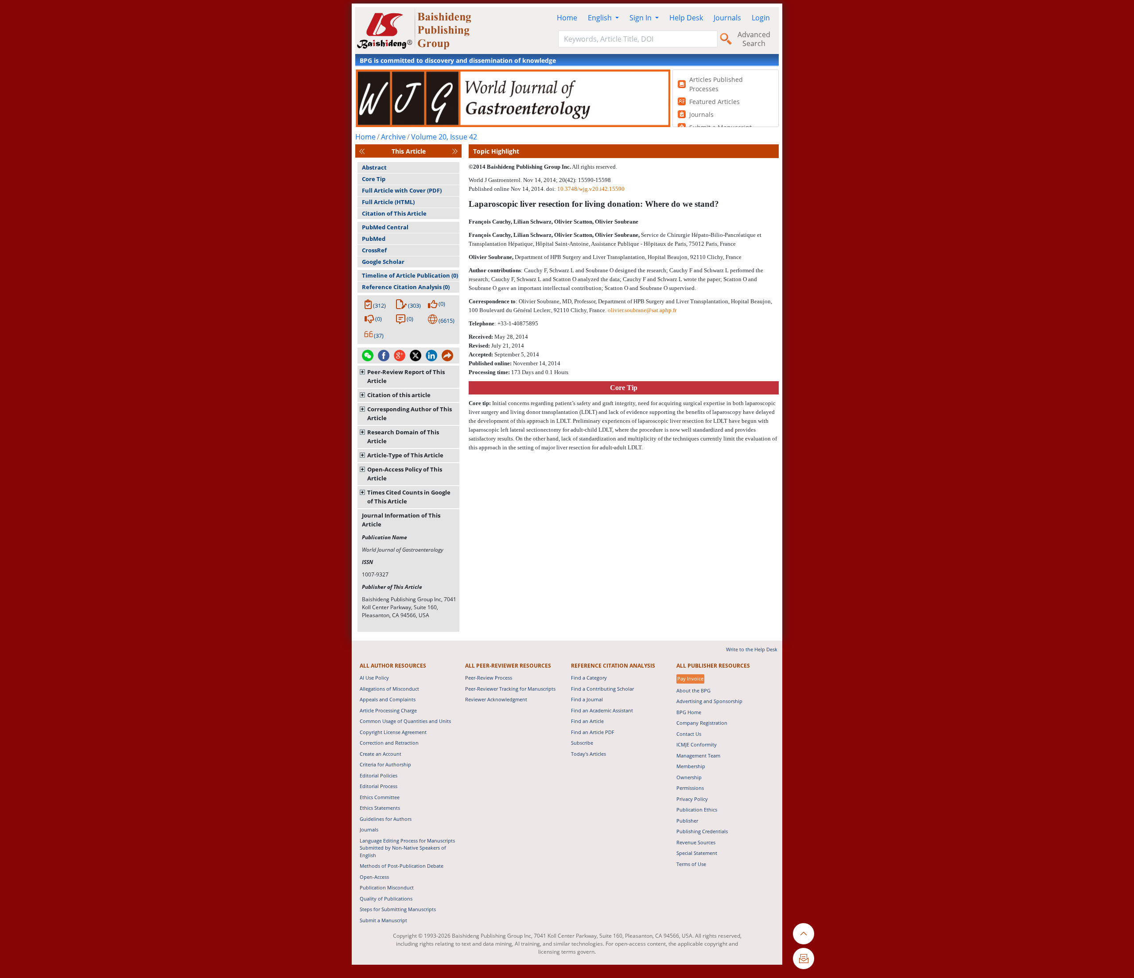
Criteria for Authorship (385, 764)
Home (567, 18)
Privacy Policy (692, 799)
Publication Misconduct (387, 887)
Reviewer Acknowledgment (496, 699)
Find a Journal (587, 699)
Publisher (687, 820)
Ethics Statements (380, 807)
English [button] (601, 18)
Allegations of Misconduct (389, 688)
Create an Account (380, 753)
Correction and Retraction (389, 742)
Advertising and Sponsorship (709, 701)
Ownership (689, 777)
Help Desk (686, 18)
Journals (727, 18)
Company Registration (701, 722)
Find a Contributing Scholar (602, 688)
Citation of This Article (394, 213)
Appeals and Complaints (388, 699)
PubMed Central (385, 227)
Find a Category (589, 677)
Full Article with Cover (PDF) (402, 190)
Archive (393, 137)
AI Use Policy (374, 677)
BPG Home (688, 712)
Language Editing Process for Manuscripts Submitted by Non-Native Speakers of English (407, 847)
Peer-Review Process (488, 677)
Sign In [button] (641, 18)
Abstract (374, 167)
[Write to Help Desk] (803, 958)
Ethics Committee (380, 797)
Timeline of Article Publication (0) (410, 275)
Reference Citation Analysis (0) (406, 287)
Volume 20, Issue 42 (444, 137)
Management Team (698, 755)
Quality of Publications (386, 898)
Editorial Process (378, 786)
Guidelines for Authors (386, 819)
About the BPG (693, 690)
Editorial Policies (378, 775)
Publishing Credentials (702, 831)
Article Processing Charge (388, 710)
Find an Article (587, 721)
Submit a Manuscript (383, 920)
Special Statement (696, 853)
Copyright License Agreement (393, 732)
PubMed (373, 239)
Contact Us (688, 734)
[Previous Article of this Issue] (362, 151)
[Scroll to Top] (803, 933)
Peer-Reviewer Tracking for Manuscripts (510, 688)
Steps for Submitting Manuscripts (398, 909)
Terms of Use (691, 864)
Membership (690, 766)
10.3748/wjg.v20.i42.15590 (591, 189)
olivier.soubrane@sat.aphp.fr (642, 310)
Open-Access (374, 877)
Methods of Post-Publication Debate (401, 865)
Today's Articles (588, 753)
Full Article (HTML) (388, 202)
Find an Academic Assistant (602, 710)
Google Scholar (383, 262)
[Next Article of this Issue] (455, 151)
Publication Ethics (696, 809)
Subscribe (582, 742)
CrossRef (374, 250)
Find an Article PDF (592, 732)
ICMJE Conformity (696, 744)
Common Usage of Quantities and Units (405, 721)
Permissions (690, 788)
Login (761, 18)
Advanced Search (754, 39)
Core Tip (373, 179)
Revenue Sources (695, 842)
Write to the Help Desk (751, 649)
